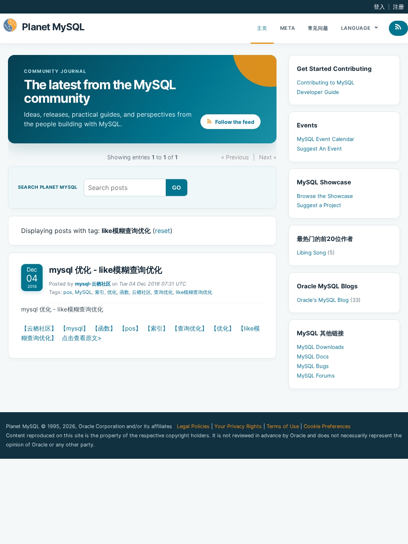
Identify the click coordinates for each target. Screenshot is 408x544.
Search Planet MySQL (47, 187)
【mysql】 (74, 328)
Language (357, 28)
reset (162, 231)
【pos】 (130, 328)
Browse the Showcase (325, 196)
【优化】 (223, 328)
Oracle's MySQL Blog (329, 300)
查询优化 (163, 292)
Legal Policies (193, 426)
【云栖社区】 (39, 328)
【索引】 (157, 328)
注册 (398, 7)
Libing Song (316, 252)
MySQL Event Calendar (325, 139)
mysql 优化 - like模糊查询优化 (105, 270)
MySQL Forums (316, 375)
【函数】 (104, 328)
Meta (287, 28)
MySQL (83, 292)
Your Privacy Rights (238, 426)
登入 (379, 7)
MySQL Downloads (320, 347)
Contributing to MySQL (325, 82)
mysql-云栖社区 (93, 284)
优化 (112, 292)
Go (176, 187)
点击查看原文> (82, 338)
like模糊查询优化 (194, 292)
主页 (262, 28)
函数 (124, 292)
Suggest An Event (319, 148)
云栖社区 (141, 292)
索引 (99, 292)
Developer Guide (318, 92)
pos (67, 292)
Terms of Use (283, 426)
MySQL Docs (313, 356)
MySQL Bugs (313, 366)
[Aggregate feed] (398, 28)
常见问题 (318, 28)
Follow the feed (234, 122)
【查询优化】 (190, 328)
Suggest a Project (319, 205)
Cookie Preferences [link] (327, 426)
